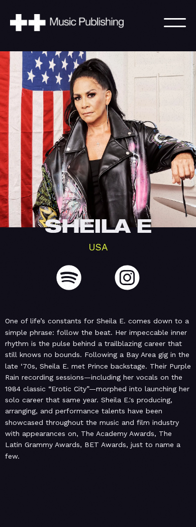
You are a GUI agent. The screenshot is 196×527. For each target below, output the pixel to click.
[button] (175, 22)
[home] (77, 22)
